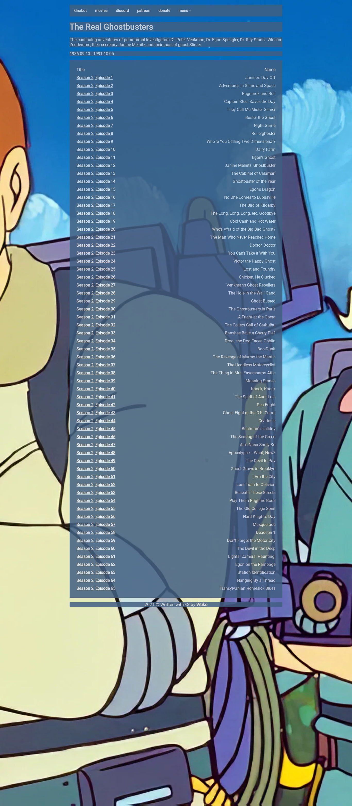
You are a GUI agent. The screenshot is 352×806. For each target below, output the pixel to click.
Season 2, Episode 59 (96, 540)
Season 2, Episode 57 (96, 524)
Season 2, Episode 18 (96, 213)
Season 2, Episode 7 (95, 125)
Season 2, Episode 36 (96, 356)
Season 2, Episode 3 (95, 93)
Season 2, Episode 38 (96, 372)
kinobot (80, 10)
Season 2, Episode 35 (96, 348)
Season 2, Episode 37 (96, 364)
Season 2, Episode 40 (96, 388)
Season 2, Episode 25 (96, 269)
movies (101, 10)
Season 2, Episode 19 (96, 221)
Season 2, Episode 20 (96, 229)
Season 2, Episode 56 (96, 516)
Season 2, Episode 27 (96, 285)
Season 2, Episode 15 (96, 189)
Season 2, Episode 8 (95, 133)
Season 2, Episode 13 (96, 173)
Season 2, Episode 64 (96, 580)
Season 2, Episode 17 (96, 205)
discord (122, 10)
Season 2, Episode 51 (96, 476)
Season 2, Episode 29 (96, 301)
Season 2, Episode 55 (96, 508)
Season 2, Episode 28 (96, 293)
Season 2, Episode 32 (96, 325)
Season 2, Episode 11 (96, 157)
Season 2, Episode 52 (96, 484)
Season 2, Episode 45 (96, 428)
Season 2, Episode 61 (96, 556)
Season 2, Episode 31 (96, 317)
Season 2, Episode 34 (96, 341)
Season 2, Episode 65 (96, 588)
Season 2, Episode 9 (95, 141)
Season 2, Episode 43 (96, 412)
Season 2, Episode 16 (96, 197)
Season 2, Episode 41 (96, 396)
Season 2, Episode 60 (96, 548)
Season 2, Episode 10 (96, 149)
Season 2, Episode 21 (96, 237)
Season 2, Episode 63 (96, 572)
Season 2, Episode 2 (95, 85)
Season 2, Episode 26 (96, 277)
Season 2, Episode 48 (96, 452)
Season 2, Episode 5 (95, 109)
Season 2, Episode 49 (96, 460)
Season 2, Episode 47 (96, 444)
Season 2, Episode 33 (96, 333)
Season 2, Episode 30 (96, 309)
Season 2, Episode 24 (96, 261)
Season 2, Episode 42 (96, 404)
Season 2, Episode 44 (96, 420)
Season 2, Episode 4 (95, 101)
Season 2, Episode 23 (96, 253)
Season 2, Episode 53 (96, 492)
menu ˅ (185, 10)
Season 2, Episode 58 (96, 532)
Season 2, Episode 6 (95, 117)
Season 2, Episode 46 (96, 436)
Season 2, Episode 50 (96, 468)
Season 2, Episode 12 (96, 165)
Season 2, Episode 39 (96, 380)
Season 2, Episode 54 (96, 500)
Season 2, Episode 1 (95, 77)
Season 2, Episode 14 (96, 181)
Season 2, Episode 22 (96, 245)
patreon (143, 10)
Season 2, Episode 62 (96, 564)
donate (164, 10)
